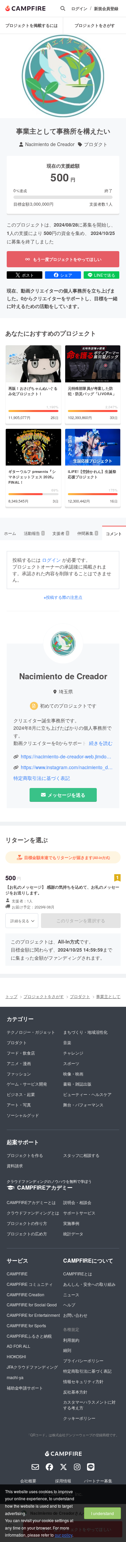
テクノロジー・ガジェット (31, 1032)
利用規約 (71, 1340)
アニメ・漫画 (19, 1063)
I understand (102, 1513)
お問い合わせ (75, 1315)
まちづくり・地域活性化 (85, 1032)
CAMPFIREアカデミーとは (31, 1202)
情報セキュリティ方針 (83, 1381)
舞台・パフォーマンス (83, 1104)
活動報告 (34, 533)
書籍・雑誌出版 (77, 1084)
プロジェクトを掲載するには (31, 25)
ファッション (19, 1073)
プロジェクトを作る (25, 1155)
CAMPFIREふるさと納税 (29, 1336)
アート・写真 (19, 1104)
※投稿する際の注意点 (63, 597)
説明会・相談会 (77, 1202)
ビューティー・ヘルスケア (87, 1094)
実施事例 (71, 1223)
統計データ (73, 1233)
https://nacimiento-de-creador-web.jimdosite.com (67, 756)
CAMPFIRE (17, 1273)
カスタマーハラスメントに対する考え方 (89, 1404)
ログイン (79, 8)
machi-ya (15, 1377)
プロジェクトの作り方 (27, 1223)
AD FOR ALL (18, 1346)
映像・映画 (73, 1073)
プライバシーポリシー (83, 1360)
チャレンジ (73, 1053)
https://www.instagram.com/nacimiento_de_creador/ (67, 767)
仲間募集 (87, 533)
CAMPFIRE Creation (25, 1294)
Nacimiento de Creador (50, 144)
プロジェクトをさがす (95, 25)
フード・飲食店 (21, 1053)
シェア (66, 275)
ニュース (71, 1294)
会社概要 (28, 1480)
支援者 (60, 533)
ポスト (28, 275)
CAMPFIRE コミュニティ (30, 1284)
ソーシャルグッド (23, 1115)
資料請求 (15, 1165)
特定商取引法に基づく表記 (41, 778)
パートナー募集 (98, 1480)
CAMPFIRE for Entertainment (33, 1315)
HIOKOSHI (16, 1356)
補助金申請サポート (25, 1388)
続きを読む (101, 743)
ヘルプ (69, 1304)
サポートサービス (79, 1212)
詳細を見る (19, 920)
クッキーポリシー (79, 1418)
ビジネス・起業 (21, 1094)
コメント (114, 533)
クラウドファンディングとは (33, 1212)
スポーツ (71, 1063)
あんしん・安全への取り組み (89, 1284)
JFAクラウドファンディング (32, 1367)
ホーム (10, 533)
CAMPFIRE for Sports (26, 1325)
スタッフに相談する (81, 1155)
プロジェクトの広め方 (27, 1233)
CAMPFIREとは (77, 1273)
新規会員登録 (106, 8)
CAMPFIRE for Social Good (32, 1304)
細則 (67, 1350)
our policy (63, 1535)
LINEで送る (104, 275)
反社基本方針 (75, 1392)
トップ (11, 996)
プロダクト (96, 144)
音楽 (67, 1042)
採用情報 (63, 1480)
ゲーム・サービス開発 (27, 1084)
